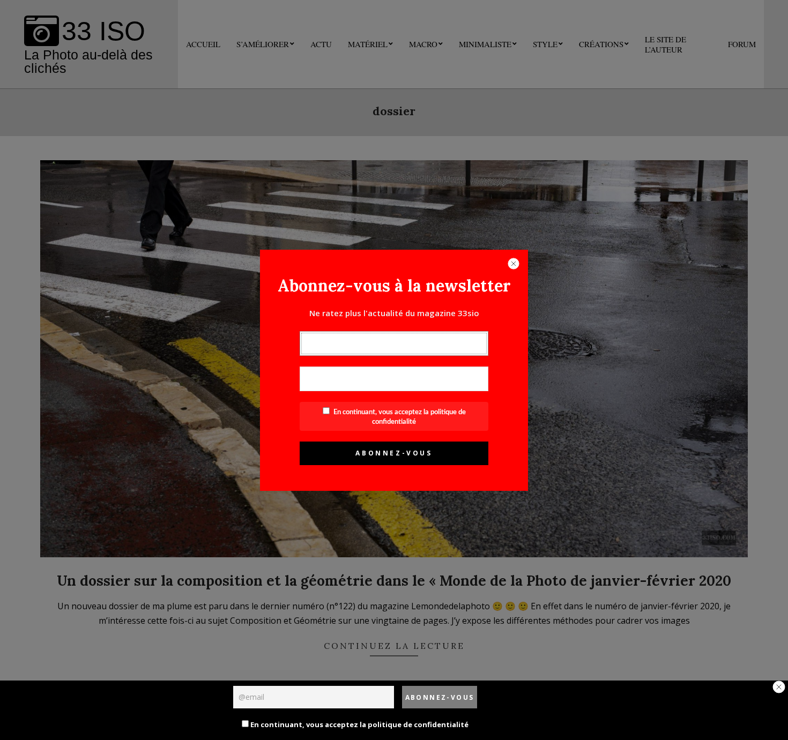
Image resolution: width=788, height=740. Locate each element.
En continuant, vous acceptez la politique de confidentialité (359, 724)
